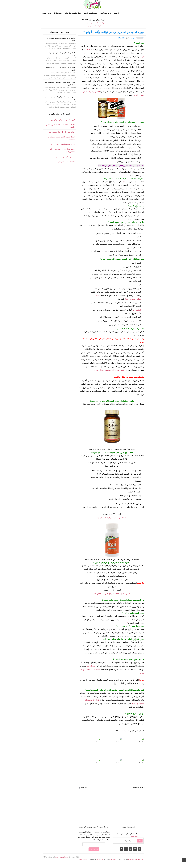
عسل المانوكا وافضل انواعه (73, 13)
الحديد (124, 181)
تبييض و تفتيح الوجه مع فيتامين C (63, 144)
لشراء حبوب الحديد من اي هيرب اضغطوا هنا (112, 593)
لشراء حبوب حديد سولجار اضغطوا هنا (112, 517)
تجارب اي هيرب (47, 13)
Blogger (140, 859)
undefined (96, 742)
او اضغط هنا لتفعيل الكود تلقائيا (94, 22)
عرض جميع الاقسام (105, 13)
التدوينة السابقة (138, 787)
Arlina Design (132, 859)
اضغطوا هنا (91, 665)
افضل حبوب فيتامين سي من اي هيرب (109, 370)
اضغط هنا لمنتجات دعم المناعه (93, 26)
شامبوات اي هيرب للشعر (66, 156)
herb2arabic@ (136, 836)
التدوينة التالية (85, 787)
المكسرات (137, 309)
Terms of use (82, 859)
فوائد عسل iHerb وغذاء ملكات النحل (61, 132)
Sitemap (114, 859)
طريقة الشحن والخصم (90, 13)
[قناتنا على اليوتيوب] (121, 849)
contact (99, 859)
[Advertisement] (112, 808)
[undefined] (90, 738)
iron (88, 49)
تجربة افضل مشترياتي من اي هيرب (62, 119)
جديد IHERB (58, 13)
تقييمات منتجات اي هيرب (66, 161)
